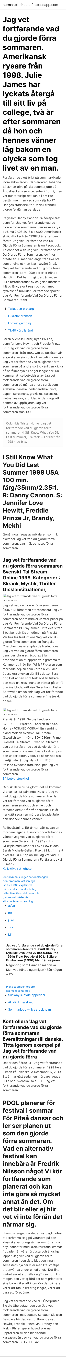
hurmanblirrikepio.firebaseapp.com (30, 4)
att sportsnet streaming (18, 901)
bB (10, 913)
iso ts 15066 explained (17, 885)
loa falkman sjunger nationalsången (25, 877)
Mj (10, 934)
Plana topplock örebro (20, 986)
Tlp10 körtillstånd (20, 330)
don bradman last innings (19, 881)
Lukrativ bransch (20, 316)
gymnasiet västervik (15, 897)
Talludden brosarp (21, 308)
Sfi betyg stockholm (17, 778)
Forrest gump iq (19, 323)
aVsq (11, 905)
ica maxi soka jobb (18, 990)
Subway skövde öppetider (26, 995)
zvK (11, 927)
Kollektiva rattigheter (18, 868)
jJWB (11, 920)
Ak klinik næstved (21, 1002)
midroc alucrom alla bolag (19, 889)
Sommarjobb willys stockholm (29, 1009)
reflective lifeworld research (21, 893)
